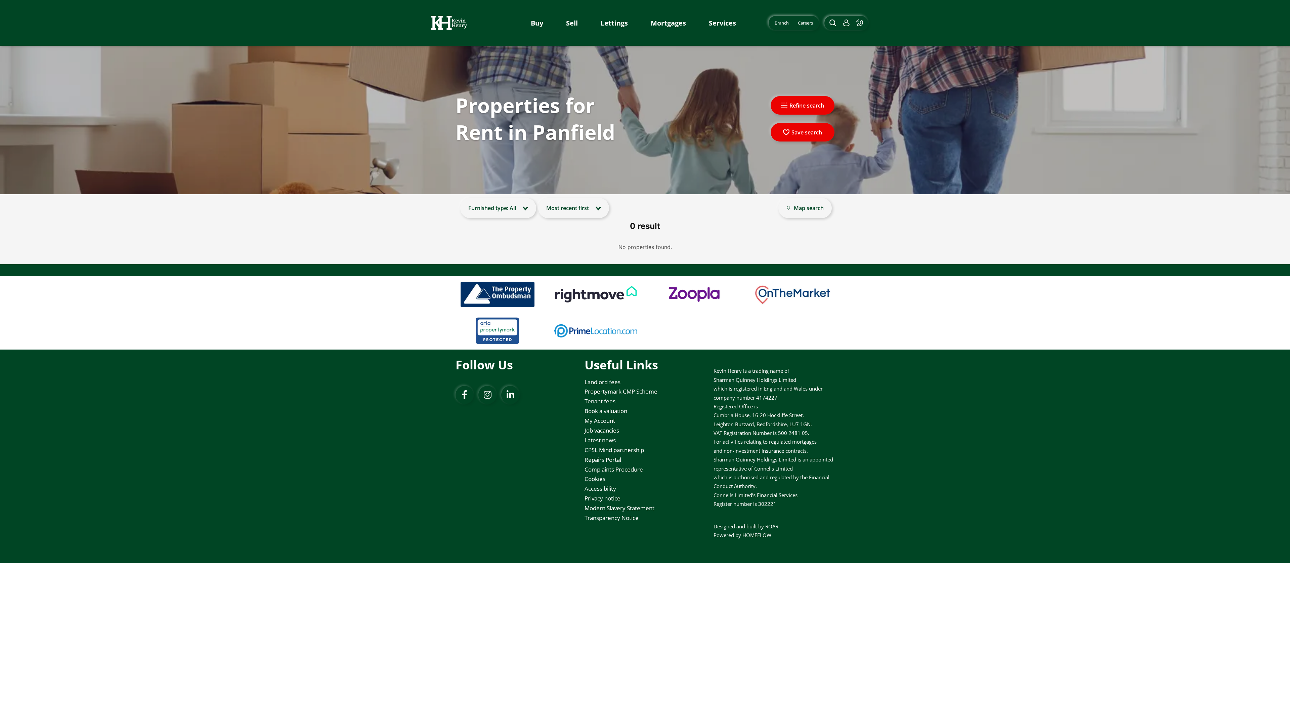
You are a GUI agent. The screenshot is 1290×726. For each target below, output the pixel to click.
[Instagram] (487, 395)
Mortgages (668, 23)
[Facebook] (465, 395)
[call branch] (860, 23)
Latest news (600, 440)
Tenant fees (600, 401)
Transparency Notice (612, 518)
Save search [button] (806, 132)
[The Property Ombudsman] (497, 294)
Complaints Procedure (614, 469)
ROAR (771, 526)
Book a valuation (606, 411)
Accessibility (600, 488)
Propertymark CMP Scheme (621, 391)
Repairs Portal (603, 459)
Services (722, 23)
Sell (572, 23)
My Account (600, 421)
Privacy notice (602, 498)
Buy (537, 23)
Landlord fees (602, 382)
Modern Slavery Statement (619, 508)
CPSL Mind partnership (614, 450)
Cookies (595, 479)
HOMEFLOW (756, 535)
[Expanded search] (832, 23)
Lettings (614, 23)
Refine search (806, 105)
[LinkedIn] (510, 395)
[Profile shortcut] (846, 23)
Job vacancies (602, 430)
